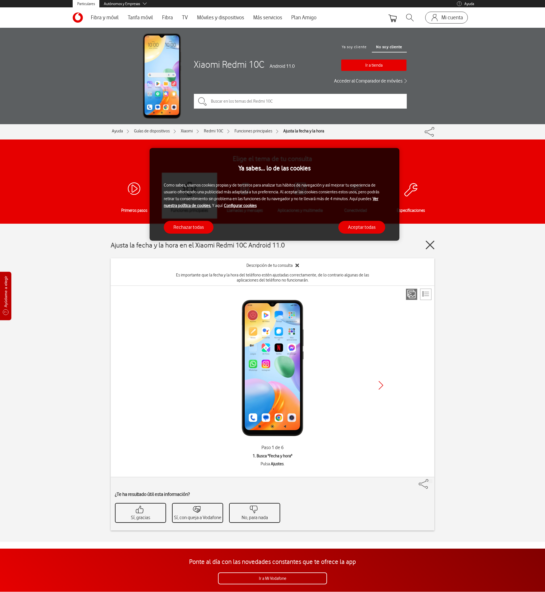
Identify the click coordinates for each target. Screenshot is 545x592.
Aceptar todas (362, 227)
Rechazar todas (188, 227)
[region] (274, 194)
